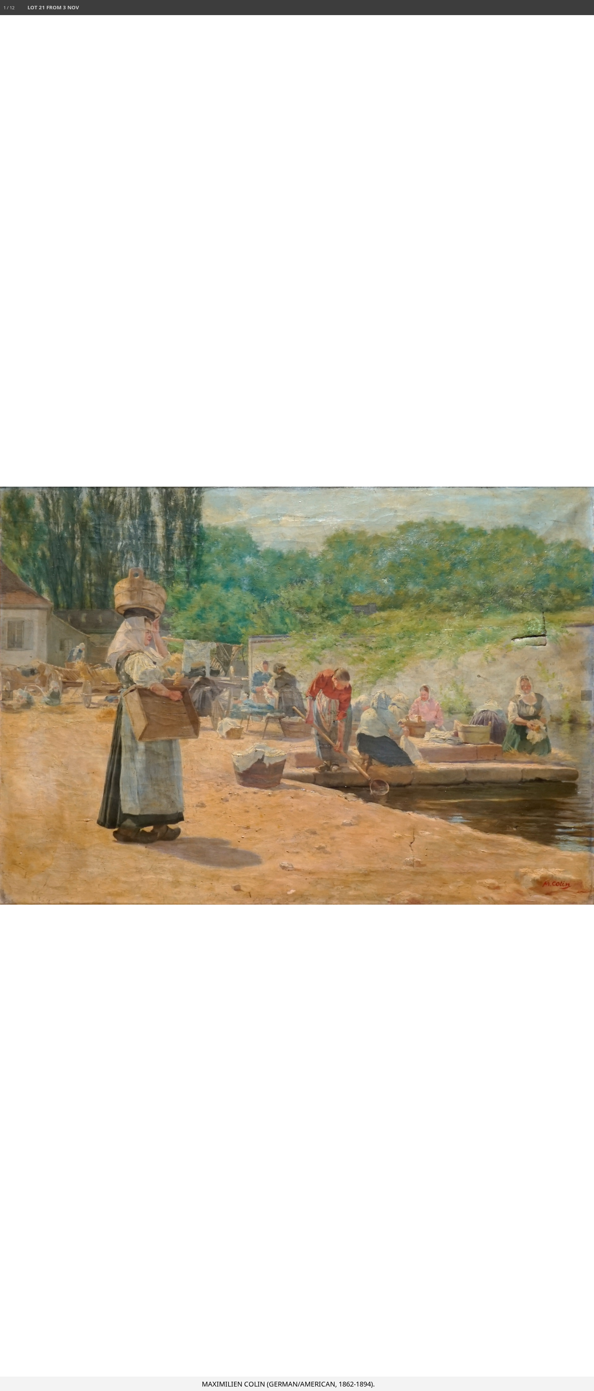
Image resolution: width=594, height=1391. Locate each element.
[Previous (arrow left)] (12, 695)
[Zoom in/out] (541, 7)
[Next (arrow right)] (582, 695)
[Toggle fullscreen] (556, 7)
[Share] (571, 7)
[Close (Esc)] (586, 7)
